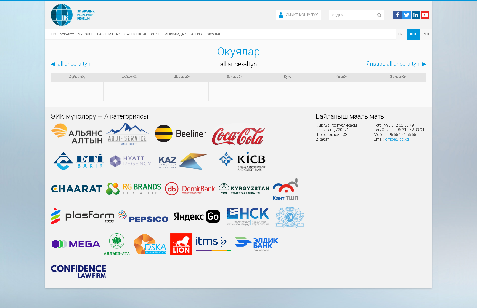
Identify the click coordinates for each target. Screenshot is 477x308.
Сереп (156, 34)
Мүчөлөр (85, 34)
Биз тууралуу (62, 34)
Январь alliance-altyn (392, 63)
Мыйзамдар (175, 34)
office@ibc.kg (397, 139)
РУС (426, 34)
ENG (401, 34)
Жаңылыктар (135, 34)
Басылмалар (108, 34)
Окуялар (213, 34)
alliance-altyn (74, 63)
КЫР (413, 34)
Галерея (196, 34)
